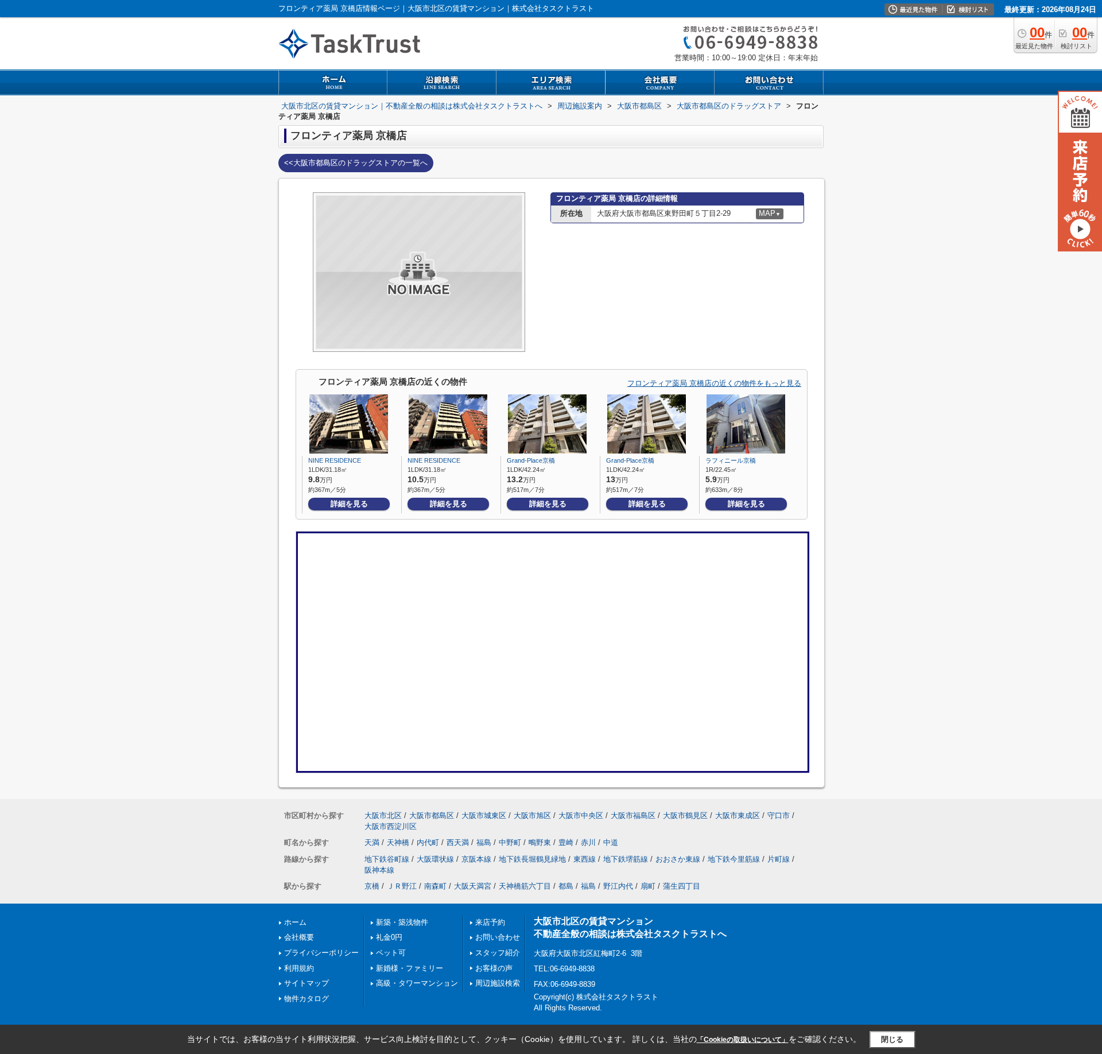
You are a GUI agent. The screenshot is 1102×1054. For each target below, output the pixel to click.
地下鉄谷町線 (386, 859)
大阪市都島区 (431, 815)
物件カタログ (306, 998)
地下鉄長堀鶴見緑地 (532, 859)
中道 (610, 842)
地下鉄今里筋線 (734, 859)
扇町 (648, 886)
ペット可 (391, 952)
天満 (371, 842)
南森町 (435, 886)
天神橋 (398, 842)
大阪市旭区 (532, 815)
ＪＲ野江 (402, 886)
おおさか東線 (677, 859)
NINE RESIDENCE (334, 460)
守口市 (778, 815)
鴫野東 (540, 842)
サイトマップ (306, 983)
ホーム (295, 922)
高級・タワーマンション (417, 983)
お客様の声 (494, 968)
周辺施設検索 (497, 983)
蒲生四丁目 (681, 886)
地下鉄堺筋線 (625, 859)
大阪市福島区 (633, 815)
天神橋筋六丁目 (525, 886)
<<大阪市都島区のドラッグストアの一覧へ (356, 162)
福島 (483, 842)
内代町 (428, 842)
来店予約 (490, 922)
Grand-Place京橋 (531, 460)
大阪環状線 (435, 859)
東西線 (584, 859)
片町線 (778, 859)
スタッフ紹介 (497, 952)
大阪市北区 (383, 815)
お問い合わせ (497, 937)
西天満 (458, 842)
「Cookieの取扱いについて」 (743, 1040)
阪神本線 (379, 870)
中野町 (510, 842)
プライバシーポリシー (321, 952)
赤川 (588, 842)
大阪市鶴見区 (685, 815)
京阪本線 (476, 859)
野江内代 (618, 886)
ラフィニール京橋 (730, 460)
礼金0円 (389, 937)
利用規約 (299, 968)
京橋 (371, 886)
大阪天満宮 (472, 886)
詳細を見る (349, 503)
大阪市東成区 (737, 815)
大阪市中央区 (580, 815)
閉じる (892, 1039)
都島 (565, 886)
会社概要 (299, 937)
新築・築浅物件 (402, 922)
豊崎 (565, 842)
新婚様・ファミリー (409, 968)
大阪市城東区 (483, 815)
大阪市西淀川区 (390, 826)
